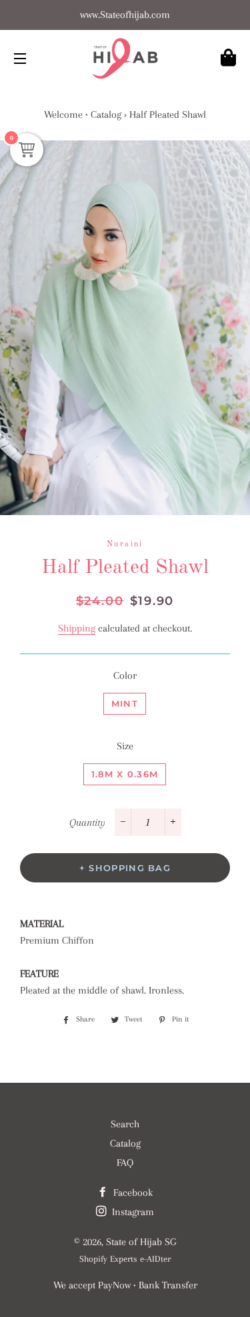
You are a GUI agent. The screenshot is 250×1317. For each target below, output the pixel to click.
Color (125, 675)
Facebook (132, 1193)
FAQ (125, 1163)
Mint (124, 703)
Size (125, 746)
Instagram (131, 1212)
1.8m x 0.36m (125, 774)
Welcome (63, 114)
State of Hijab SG (141, 1242)
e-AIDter (155, 1259)
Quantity (87, 823)
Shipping (76, 628)
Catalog (106, 114)
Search (125, 1124)
